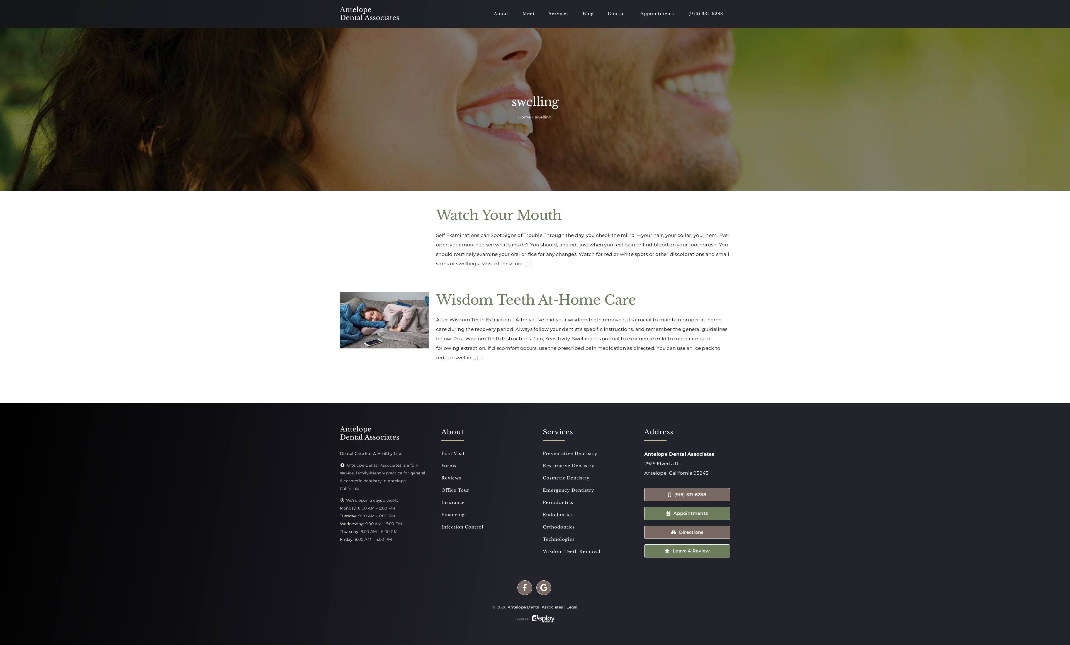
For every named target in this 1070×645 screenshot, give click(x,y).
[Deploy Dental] (543, 618)
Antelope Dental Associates (535, 607)
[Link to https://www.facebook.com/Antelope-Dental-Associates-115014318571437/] (524, 587)
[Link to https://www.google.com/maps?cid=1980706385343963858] (543, 587)
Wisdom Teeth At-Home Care (536, 300)
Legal (571, 607)
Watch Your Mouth (498, 215)
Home (524, 117)
